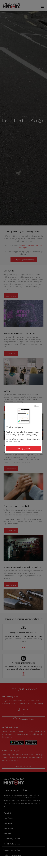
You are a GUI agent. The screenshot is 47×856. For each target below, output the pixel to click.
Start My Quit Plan (23, 448)
